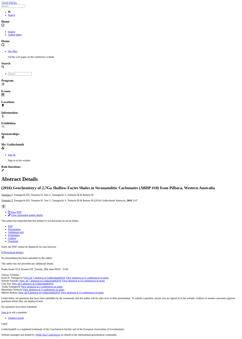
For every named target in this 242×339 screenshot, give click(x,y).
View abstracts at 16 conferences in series (83, 280)
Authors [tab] (12, 238)
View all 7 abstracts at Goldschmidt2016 (44, 277)
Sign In (11, 154)
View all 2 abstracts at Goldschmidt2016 (33, 283)
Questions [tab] (13, 241)
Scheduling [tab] (14, 235)
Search (11, 15)
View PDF (16, 212)
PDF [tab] (10, 226)
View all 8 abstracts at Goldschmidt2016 (39, 292)
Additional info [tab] (16, 232)
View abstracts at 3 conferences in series (43, 289)
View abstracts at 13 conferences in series (82, 292)
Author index (15, 34)
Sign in (5, 312)
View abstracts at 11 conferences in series (87, 277)
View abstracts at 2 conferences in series (42, 286)
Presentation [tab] (14, 229)
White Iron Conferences (47, 334)
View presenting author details (27, 215)
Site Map (12, 51)
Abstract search (16, 318)
